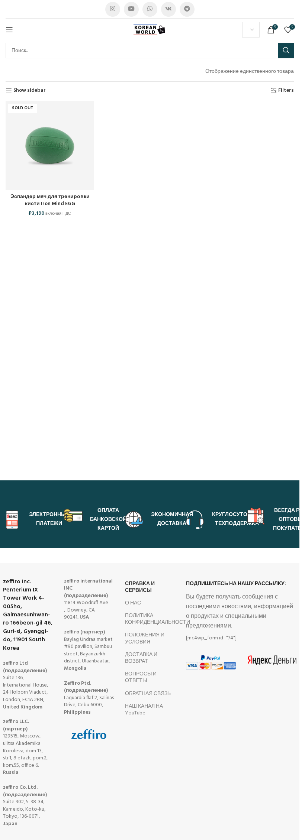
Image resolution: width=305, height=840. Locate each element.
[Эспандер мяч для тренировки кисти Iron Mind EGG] (50, 145)
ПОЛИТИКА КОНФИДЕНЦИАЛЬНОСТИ (150, 619)
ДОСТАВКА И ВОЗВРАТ (141, 658)
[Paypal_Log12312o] (211, 662)
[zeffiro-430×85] (89, 734)
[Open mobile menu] (9, 29)
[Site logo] (150, 30)
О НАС (133, 603)
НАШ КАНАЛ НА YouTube (144, 709)
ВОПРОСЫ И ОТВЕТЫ (141, 677)
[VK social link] (168, 9)
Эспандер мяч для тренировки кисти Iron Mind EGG (50, 200)
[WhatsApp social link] (149, 9)
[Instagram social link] (112, 9)
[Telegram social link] (187, 9)
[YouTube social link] (131, 9)
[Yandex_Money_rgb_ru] (272, 660)
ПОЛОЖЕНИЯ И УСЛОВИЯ (144, 638)
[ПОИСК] (286, 50)
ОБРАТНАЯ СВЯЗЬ (148, 694)
